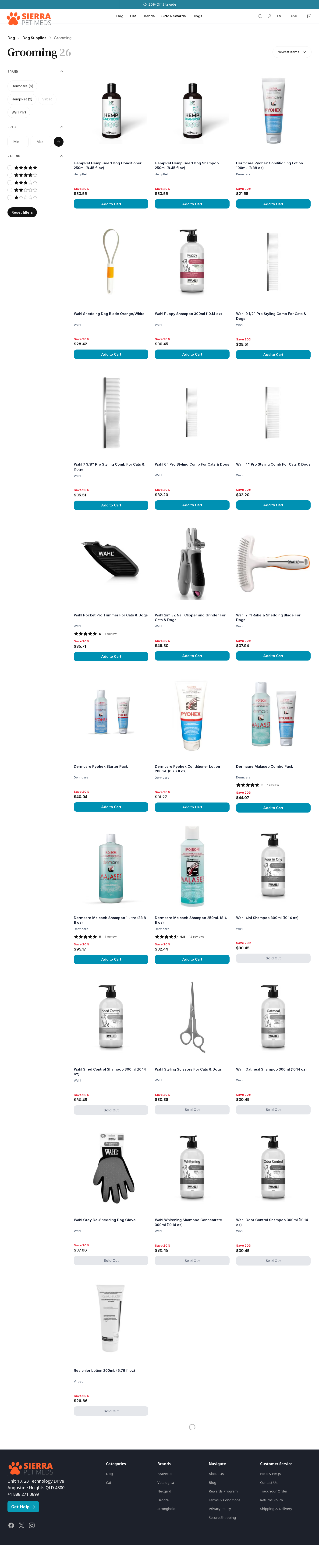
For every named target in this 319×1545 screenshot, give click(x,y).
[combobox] (292, 52)
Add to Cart (111, 204)
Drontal (163, 1492)
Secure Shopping (222, 1510)
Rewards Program (223, 1483)
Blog (212, 1475)
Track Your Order (273, 1483)
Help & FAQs (270, 1466)
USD (294, 16)
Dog (120, 16)
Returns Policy (271, 1492)
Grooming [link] (62, 37)
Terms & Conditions (224, 1492)
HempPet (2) (21, 99)
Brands (148, 16)
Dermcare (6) (22, 86)
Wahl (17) (18, 112)
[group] (35, 99)
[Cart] (309, 16)
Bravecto (164, 1466)
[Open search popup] (260, 16)
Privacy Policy (220, 1501)
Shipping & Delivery (276, 1501)
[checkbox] (9, 167)
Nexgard (164, 1483)
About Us (216, 1466)
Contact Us (268, 1475)
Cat (133, 16)
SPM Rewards (173, 16)
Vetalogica (165, 1475)
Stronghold (166, 1501)
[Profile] (270, 16)
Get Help (23, 1499)
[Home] (29, 16)
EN (279, 16)
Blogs (197, 16)
